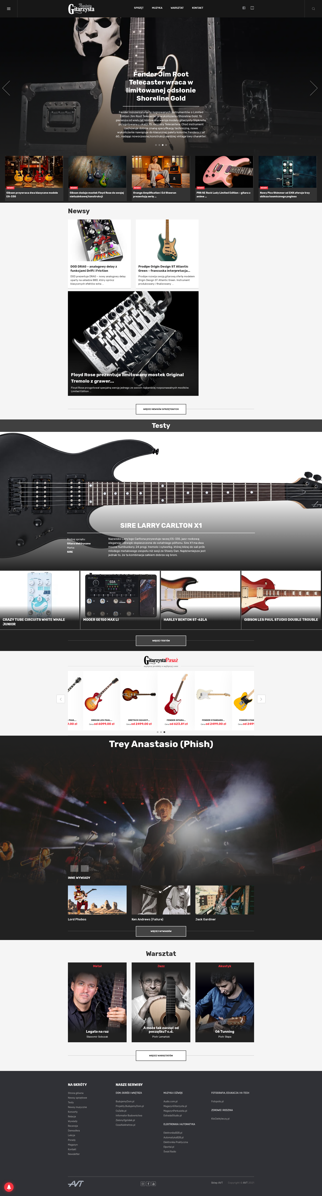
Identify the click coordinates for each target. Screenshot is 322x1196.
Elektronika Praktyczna (176, 1142)
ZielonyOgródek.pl (125, 1120)
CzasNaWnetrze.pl (125, 1125)
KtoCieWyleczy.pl (220, 1118)
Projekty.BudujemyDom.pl (130, 1106)
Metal (97, 966)
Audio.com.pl (170, 1101)
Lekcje (71, 1135)
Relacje (72, 1116)
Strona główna (76, 1093)
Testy (71, 1102)
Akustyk (224, 966)
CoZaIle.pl (121, 1110)
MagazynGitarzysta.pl (175, 1106)
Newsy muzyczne (77, 1107)
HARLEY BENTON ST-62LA (185, 620)
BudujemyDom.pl (125, 1101)
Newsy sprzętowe (77, 1097)
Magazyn (73, 1144)
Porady (72, 1140)
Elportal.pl (169, 1147)
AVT (245, 1182)
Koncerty (73, 1111)
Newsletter (74, 1154)
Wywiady (72, 1121)
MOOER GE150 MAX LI (101, 620)
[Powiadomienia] (9, 1187)
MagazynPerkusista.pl (175, 1110)
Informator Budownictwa (129, 1115)
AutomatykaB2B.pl (173, 1137)
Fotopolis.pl (217, 1101)
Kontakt (197, 8)
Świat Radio (170, 1151)
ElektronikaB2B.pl (173, 1132)
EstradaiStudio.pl (173, 1115)
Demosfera (74, 1130)
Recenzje (73, 1126)
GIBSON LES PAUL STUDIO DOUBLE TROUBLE (281, 620)
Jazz (161, 966)
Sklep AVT (217, 1183)
